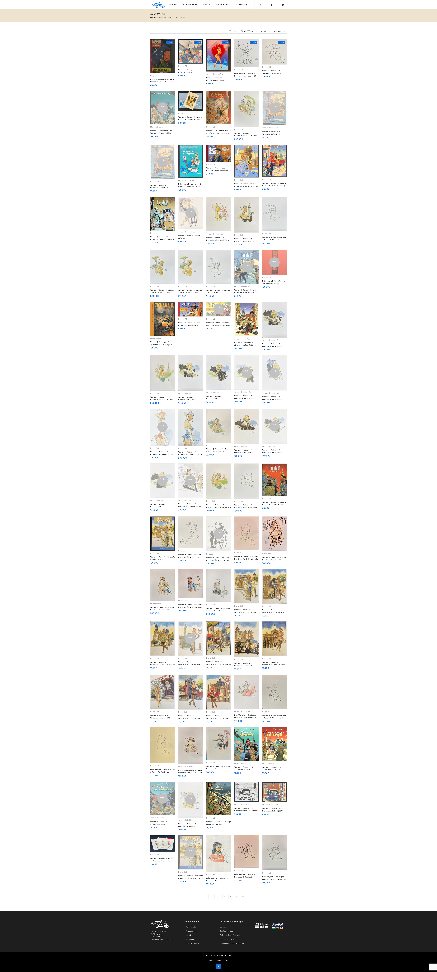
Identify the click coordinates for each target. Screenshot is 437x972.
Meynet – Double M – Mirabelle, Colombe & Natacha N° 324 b (271, 134)
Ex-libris (216, 74)
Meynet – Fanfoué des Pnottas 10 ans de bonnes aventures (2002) (217, 170)
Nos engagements (227, 939)
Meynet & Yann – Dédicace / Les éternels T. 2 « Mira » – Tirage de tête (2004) (162, 610)
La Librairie (242, 4)
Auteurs (209, 74)
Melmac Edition (156, 127)
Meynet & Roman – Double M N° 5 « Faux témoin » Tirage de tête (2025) (274, 185)
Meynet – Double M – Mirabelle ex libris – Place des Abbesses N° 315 (189, 718)
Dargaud (153, 76)
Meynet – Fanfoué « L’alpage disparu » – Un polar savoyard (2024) (218, 824)
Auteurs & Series (190, 4)
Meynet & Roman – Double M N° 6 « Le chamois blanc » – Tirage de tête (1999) (162, 239)
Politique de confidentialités (231, 935)
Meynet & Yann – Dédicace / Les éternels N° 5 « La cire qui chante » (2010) (218, 560)
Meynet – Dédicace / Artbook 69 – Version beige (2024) (190, 454)
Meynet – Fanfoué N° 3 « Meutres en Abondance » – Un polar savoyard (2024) (246, 769)
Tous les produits (192, 943)
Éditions (206, 4)
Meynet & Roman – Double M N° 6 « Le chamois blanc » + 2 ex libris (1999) (190, 119)
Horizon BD (183, 66)
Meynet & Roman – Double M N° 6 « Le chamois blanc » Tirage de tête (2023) (274, 504)
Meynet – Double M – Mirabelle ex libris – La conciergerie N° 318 (244, 666)
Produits (173, 4)
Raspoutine (266, 554)
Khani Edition (155, 338)
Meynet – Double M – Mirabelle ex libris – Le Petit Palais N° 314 (218, 718)
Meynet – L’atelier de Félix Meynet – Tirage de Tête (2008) (161, 133)
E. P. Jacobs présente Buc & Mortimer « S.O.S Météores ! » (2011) (162, 81)
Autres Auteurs (247, 339)
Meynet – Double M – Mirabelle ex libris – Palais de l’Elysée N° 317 (273, 664)
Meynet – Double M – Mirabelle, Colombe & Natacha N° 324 (159, 187)
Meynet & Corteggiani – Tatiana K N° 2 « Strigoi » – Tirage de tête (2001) (161, 344)
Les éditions (190, 935)
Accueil (153, 17)
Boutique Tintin (223, 4)
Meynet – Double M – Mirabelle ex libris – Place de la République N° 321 (162, 664)
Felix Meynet (246, 286)
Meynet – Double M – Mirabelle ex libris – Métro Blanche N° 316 (161, 718)
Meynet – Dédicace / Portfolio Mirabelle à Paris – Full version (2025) (218, 507)
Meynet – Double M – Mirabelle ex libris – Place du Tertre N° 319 (218, 664)
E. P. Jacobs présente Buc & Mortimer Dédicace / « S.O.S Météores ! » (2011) (190, 772)
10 (237, 897)
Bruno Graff (238, 130)
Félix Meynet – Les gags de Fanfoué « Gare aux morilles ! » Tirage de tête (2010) (274, 879)
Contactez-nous (226, 931)
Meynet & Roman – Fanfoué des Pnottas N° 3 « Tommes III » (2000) (218, 325)
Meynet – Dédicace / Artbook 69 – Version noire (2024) (161, 454)
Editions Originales (248, 763)
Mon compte (190, 927)
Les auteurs (190, 939)
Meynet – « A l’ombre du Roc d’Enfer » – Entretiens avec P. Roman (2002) (218, 133)
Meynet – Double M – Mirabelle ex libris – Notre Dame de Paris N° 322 (273, 612)
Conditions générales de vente (232, 943)
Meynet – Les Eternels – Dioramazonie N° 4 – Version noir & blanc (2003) (246, 810)
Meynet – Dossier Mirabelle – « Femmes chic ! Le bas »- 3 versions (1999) (162, 861)
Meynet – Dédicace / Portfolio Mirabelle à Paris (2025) (245, 135)
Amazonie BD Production (188, 180)
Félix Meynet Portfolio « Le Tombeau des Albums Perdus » (274, 283)
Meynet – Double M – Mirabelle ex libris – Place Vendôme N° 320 (189, 664)
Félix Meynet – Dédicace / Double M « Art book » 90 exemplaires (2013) (245, 76)
